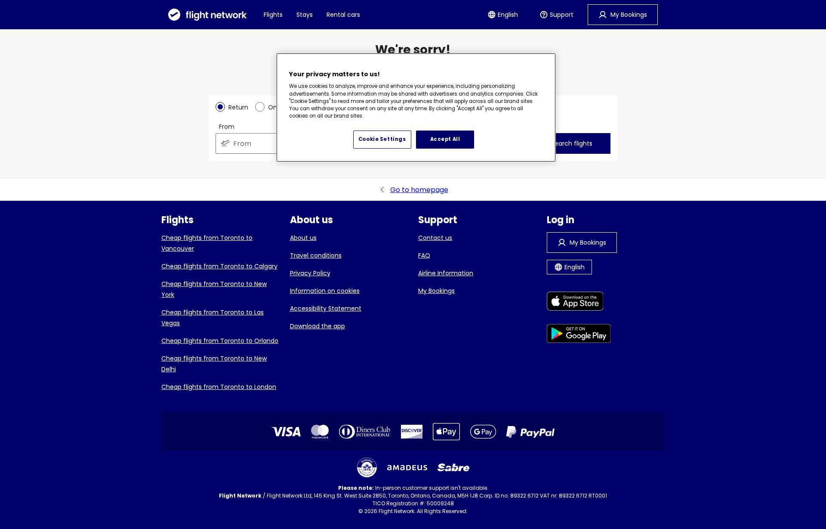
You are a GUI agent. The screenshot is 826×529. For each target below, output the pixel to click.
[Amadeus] (407, 467)
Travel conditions (316, 255)
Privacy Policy (310, 273)
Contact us (435, 237)
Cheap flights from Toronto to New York (214, 289)
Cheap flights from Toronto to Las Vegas (212, 317)
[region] (416, 107)
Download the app (317, 326)
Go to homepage (419, 190)
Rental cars (343, 14)
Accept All (445, 139)
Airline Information (445, 273)
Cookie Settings (382, 139)
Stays (304, 14)
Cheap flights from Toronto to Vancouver (207, 243)
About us (303, 237)
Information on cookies (325, 290)
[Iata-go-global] (367, 467)
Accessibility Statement (325, 308)
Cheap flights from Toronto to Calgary (219, 266)
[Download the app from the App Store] (579, 303)
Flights (273, 14)
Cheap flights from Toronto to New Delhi (214, 363)
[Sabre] (453, 467)
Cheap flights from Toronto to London (218, 387)
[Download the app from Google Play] (579, 335)
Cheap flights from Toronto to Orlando (219, 340)
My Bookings (436, 290)
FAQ (424, 255)
